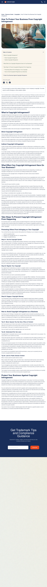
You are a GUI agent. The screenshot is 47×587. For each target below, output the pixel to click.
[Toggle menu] (2, 2)
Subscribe (34, 447)
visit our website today (38, 396)
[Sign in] (45, 2)
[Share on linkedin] (4, 83)
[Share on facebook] (10, 83)
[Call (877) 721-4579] (42, 2)
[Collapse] (43, 52)
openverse (31, 370)
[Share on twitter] (7, 83)
